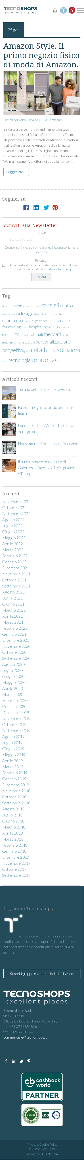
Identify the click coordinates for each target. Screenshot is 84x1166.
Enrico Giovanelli (28, 120)
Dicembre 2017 (15, 857)
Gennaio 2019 (14, 778)
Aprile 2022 (12, 543)
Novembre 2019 (16, 718)
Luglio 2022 (12, 525)
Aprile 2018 (12, 833)
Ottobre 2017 (14, 869)
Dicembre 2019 (15, 712)
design (26, 313)
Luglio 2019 (12, 742)
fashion (54, 320)
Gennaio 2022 (14, 561)
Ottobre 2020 (14, 652)
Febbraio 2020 (14, 700)
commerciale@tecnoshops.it (25, 1037)
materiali (35, 334)
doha (51, 314)
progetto (12, 350)
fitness (64, 321)
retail (38, 350)
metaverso (8, 342)
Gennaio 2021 (14, 634)
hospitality (38, 327)
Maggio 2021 (13, 610)
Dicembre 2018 (15, 784)
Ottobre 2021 (14, 579)
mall (26, 334)
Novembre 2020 (16, 646)
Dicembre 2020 (15, 640)
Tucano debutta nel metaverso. (44, 389)
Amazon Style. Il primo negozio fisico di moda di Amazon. (41, 55)
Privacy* (41, 260)
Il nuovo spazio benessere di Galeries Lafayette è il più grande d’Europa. (46, 467)
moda (20, 342)
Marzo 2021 (12, 622)
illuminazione (62, 327)
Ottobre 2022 (14, 507)
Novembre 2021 (16, 573)
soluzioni (68, 350)
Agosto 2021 (13, 591)
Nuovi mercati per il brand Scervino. (48, 443)
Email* (41, 233)
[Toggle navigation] (80, 10)
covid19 (6, 314)
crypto (15, 314)
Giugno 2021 (13, 604)
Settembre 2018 (16, 802)
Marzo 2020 (12, 694)
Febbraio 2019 (14, 772)
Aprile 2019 (12, 760)
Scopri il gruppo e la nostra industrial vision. (42, 973)
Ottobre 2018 (14, 796)
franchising (11, 327)
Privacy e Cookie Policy (42, 1144)
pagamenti (30, 342)
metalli (65, 334)
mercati (52, 334)
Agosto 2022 (13, 519)
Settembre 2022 (16, 513)
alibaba (5, 306)
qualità (26, 351)
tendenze (45, 359)
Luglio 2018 (12, 814)
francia (24, 327)
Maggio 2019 (13, 754)
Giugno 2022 (13, 531)
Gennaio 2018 (14, 851)
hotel (51, 327)
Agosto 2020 (13, 664)
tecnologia (19, 360)
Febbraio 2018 (14, 845)
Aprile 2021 (12, 616)
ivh (21, 334)
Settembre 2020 (16, 658)
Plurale (50, 1154)
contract (68, 305)
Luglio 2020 (12, 670)
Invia (41, 277)
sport (5, 361)
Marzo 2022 (12, 549)
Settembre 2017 (16, 875)
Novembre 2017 (16, 863)
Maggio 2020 (13, 682)
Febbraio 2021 (14, 628)
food (71, 321)
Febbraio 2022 (14, 555)
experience (40, 321)
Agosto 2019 (13, 736)
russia (51, 350)
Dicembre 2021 (15, 567)
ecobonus (60, 314)
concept (37, 306)
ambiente (27, 306)
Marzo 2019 (12, 766)
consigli (50, 305)
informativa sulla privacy (55, 269)
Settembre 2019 (16, 730)
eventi (28, 321)
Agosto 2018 (13, 808)
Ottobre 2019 (14, 724)
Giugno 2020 (13, 676)
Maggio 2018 (13, 827)
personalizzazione (53, 341)
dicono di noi (40, 314)
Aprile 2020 (12, 688)
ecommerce (13, 320)
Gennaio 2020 (14, 706)
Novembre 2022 (16, 501)
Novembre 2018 (16, 790)
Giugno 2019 (13, 748)
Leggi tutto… (16, 172)
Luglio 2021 (12, 597)
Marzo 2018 (12, 839)
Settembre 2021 (16, 585)
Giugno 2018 (13, 820)
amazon (16, 305)
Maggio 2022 (13, 537)
